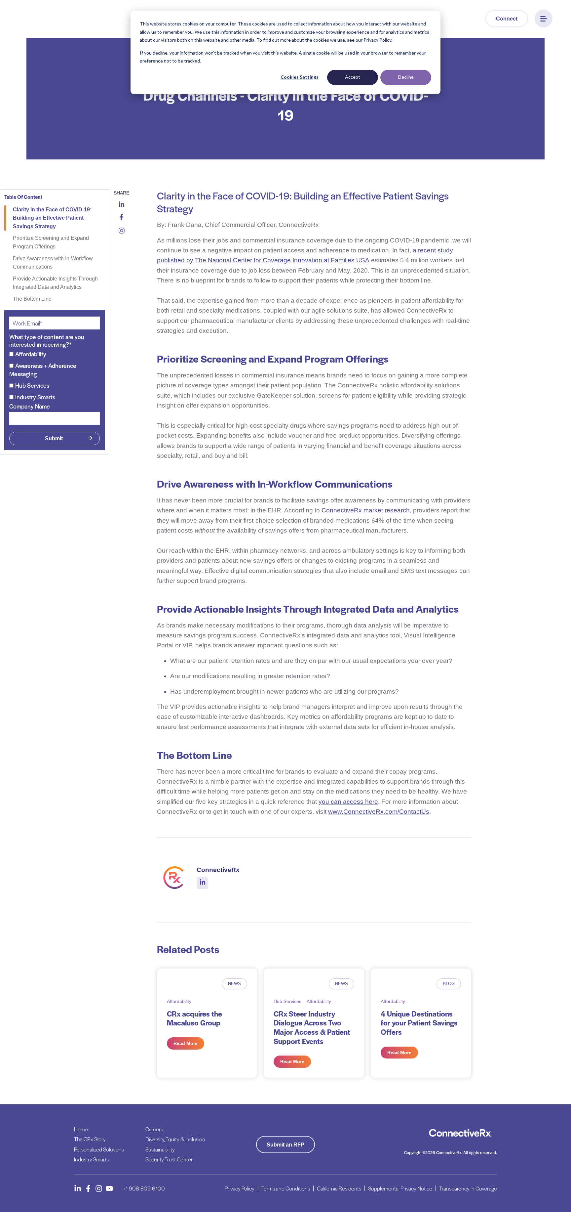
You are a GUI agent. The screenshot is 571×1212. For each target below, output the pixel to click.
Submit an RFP (285, 1144)
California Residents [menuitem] (339, 1188)
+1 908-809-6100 (144, 1188)
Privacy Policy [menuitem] (239, 1188)
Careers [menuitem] (154, 1129)
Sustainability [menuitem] (160, 1149)
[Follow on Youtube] (109, 1188)
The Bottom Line (32, 299)
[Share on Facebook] (121, 218)
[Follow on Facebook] (88, 1188)
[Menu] (543, 18)
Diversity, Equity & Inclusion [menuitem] (175, 1139)
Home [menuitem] (81, 1129)
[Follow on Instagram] (98, 1188)
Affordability (179, 1001)
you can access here (348, 801)
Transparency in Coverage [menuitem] (468, 1188)
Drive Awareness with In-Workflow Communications (53, 263)
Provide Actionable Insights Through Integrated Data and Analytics (55, 283)
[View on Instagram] (121, 232)
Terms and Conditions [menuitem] (285, 1188)
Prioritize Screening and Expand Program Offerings (51, 242)
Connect (506, 19)
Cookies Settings (300, 77)
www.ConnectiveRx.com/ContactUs (378, 811)
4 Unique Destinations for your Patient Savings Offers (419, 1023)
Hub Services (287, 1001)
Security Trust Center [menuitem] (169, 1159)
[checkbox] (54, 375)
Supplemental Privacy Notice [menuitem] (400, 1188)
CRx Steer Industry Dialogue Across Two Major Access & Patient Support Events (312, 1027)
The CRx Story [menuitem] (90, 1139)
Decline (406, 77)
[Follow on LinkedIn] (77, 1188)
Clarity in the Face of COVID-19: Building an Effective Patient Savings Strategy (52, 218)
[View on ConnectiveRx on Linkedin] (203, 883)
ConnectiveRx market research (366, 510)
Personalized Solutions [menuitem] (99, 1149)
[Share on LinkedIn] (122, 205)
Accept (352, 77)
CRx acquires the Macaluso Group (194, 1018)
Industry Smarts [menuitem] (91, 1159)
